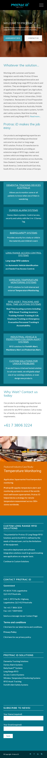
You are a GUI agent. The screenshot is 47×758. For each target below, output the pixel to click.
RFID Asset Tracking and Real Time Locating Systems (23, 303)
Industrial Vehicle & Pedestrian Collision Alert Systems (23, 339)
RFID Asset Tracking (12, 681)
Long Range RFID (11, 671)
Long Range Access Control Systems (23, 254)
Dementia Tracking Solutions (16, 661)
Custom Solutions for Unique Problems (23, 362)
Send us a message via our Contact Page (20, 616)
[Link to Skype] (41, 754)
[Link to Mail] (30, 754)
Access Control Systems (14, 674)
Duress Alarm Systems (23, 210)
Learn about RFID (13, 38)
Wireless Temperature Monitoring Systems (23, 281)
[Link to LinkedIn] (38, 754)
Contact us (33, 38)
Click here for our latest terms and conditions (23, 627)
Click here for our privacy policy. (17, 637)
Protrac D (15, 754)
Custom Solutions (21, 561)
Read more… (35, 116)
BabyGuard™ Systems (23, 232)
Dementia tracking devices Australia (23, 186)
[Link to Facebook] (34, 754)
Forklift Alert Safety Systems (16, 684)
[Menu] (40, 5)
